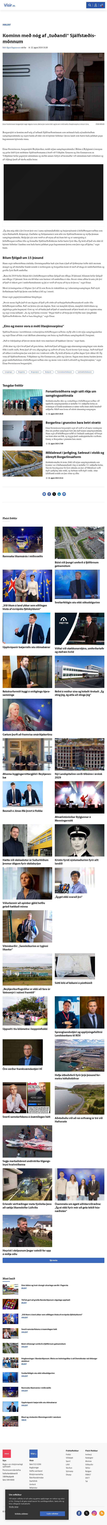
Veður (87, 1468)
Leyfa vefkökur (52, 1514)
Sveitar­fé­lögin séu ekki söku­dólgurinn (77, 602)
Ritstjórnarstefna (36, 1475)
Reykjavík (48, 372)
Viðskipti (69, 1458)
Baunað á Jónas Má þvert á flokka (23, 811)
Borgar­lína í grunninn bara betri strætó (73, 423)
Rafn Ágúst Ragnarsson (12, 48)
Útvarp (68, 1475)
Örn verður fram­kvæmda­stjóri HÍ (22, 1069)
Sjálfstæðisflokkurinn (85, 372)
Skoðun (69, 1468)
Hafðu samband (35, 1471)
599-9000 (10, 1480)
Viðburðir (89, 1465)
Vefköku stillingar (21, 1514)
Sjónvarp (69, 1471)
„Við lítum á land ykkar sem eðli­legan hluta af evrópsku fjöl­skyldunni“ (51, 1315)
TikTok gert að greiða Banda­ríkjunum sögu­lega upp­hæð (45, 1300)
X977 (87, 1478)
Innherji (88, 1455)
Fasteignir (89, 1458)
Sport (68, 1461)
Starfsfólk (33, 1481)
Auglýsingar (34, 1468)
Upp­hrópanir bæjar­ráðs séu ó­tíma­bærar (26, 647)
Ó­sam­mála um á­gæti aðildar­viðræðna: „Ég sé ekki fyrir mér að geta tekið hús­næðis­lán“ (78, 1208)
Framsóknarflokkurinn (64, 372)
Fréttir (68, 1455)
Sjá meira (53, 1261)
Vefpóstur (33, 1488)
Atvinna (88, 1461)
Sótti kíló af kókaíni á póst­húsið (73, 983)
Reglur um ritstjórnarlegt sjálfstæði (13, 1466)
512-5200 (37, 1465)
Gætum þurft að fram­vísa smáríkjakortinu (27, 734)
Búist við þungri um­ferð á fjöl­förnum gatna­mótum (43, 1344)
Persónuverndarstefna (12, 1470)
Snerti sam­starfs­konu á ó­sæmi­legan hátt (26, 1117)
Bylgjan (88, 1471)
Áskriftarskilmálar (36, 1478)
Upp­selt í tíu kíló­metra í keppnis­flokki (25, 1029)
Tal (86, 1482)
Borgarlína (21, 372)
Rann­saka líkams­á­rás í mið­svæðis (23, 556)
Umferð (32, 1485)
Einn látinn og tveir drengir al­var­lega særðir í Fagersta (44, 1286)
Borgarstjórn (35, 372)
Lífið (68, 1465)
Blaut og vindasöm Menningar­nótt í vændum (41, 1417)
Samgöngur (8, 372)
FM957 (88, 1475)
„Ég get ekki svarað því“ (68, 897)
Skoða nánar (13, 1507)
